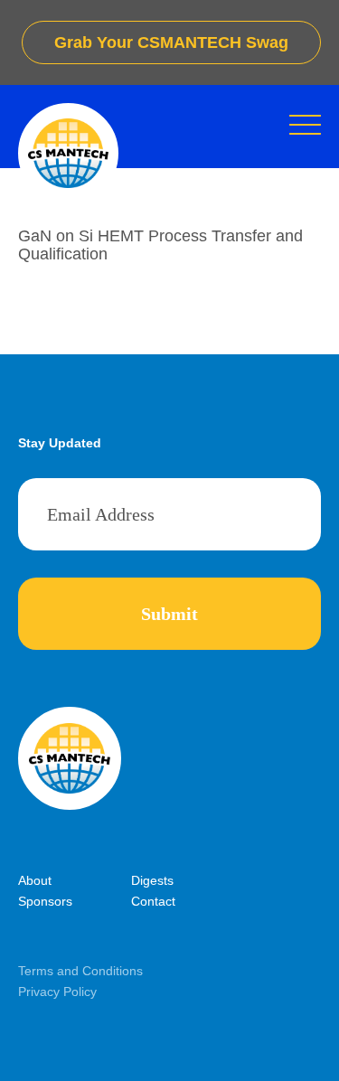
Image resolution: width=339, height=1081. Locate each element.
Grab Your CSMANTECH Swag (171, 42)
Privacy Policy (57, 991)
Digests (152, 880)
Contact (153, 901)
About (35, 880)
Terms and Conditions (80, 971)
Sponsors (45, 901)
